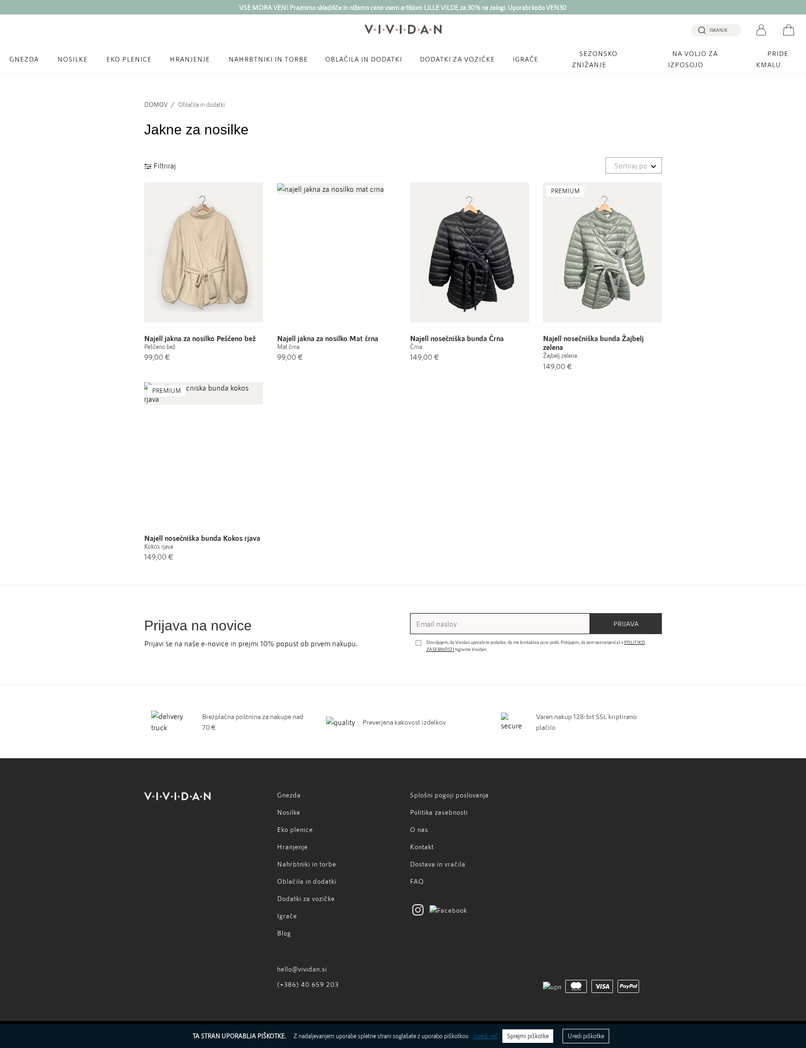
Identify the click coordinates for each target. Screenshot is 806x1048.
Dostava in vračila (438, 864)
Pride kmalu (772, 59)
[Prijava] (761, 29)
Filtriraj (164, 165)
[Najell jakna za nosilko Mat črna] (336, 252)
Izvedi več (485, 1036)
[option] (403, 7)
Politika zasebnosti (439, 812)
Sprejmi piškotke (528, 1036)
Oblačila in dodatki (363, 59)
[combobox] (633, 165)
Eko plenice (129, 59)
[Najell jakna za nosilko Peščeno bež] (203, 252)
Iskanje (718, 30)
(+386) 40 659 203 (308, 984)
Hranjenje (190, 59)
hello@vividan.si (302, 969)
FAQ (417, 881)
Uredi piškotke (586, 1036)
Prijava (626, 624)
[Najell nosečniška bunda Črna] (469, 252)
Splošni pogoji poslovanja (449, 795)
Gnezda (24, 59)
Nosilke (72, 59)
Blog (284, 933)
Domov (155, 104)
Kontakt (422, 847)
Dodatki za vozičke (457, 59)
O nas (419, 829)
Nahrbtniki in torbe (268, 59)
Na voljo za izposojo (693, 59)
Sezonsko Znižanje (595, 59)
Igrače (525, 59)
